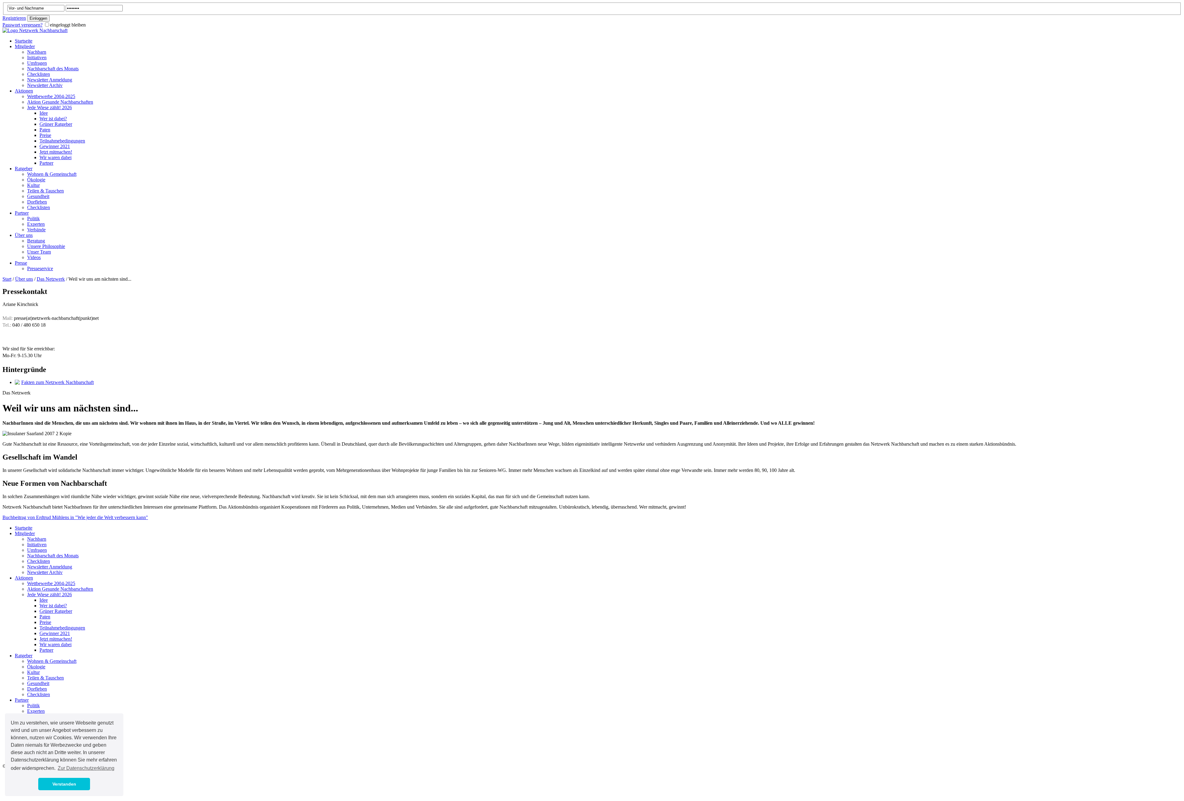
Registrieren (14, 18)
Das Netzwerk (51, 279)
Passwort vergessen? (22, 24)
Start (6, 279)
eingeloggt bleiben (68, 24)
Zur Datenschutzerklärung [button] (86, 768)
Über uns (24, 279)
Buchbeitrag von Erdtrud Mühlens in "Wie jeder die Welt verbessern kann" (75, 517)
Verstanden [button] (64, 784)
